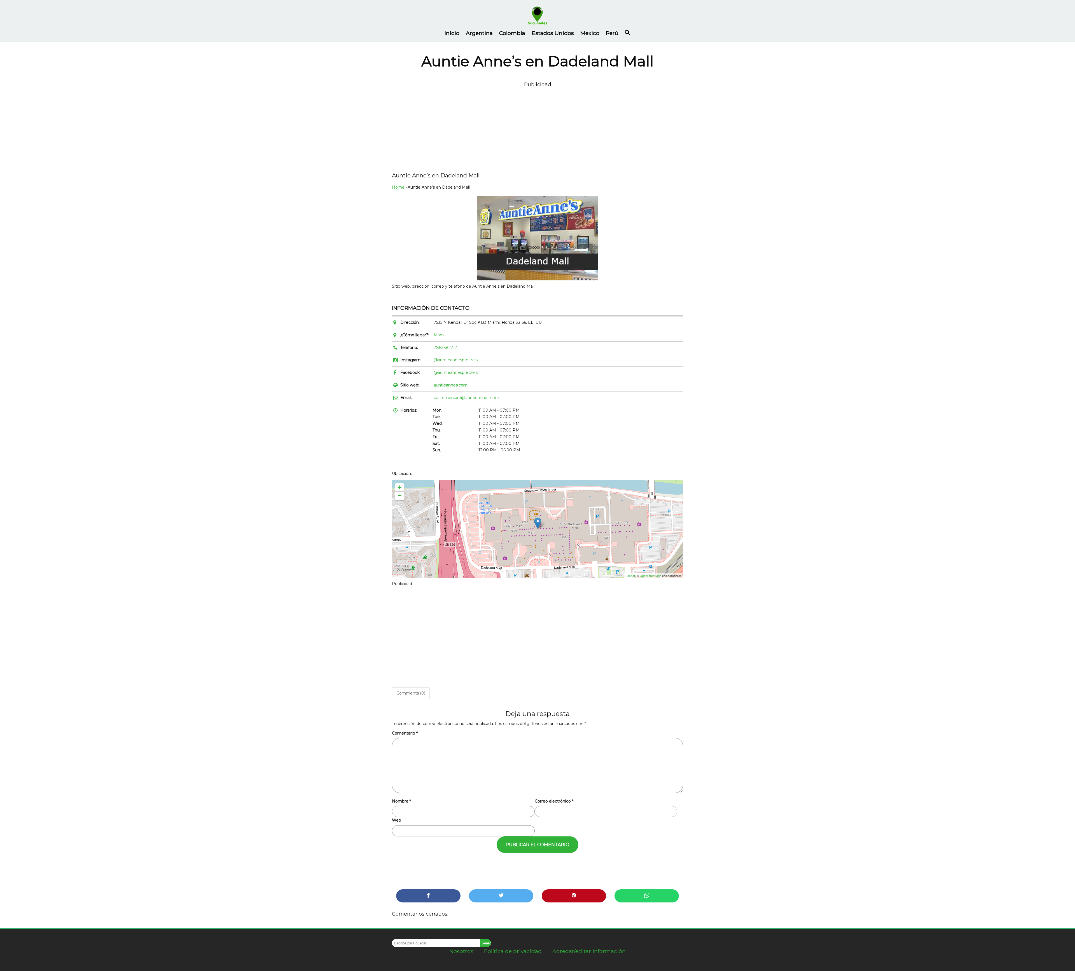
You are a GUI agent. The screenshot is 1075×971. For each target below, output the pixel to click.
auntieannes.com (451, 385)
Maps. (439, 334)
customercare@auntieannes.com (466, 397)
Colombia (512, 33)
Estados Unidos (553, 33)
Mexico (589, 33)
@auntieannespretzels (456, 359)
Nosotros (461, 951)
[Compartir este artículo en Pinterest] (574, 895)
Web (396, 820)
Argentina (479, 33)
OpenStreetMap (650, 575)
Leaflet (630, 575)
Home (398, 187)
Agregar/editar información (589, 951)
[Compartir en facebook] (428, 895)
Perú (612, 33)
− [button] (399, 495)
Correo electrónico (554, 801)
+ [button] (399, 487)
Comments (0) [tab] (410, 693)
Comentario (405, 733)
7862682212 (445, 347)
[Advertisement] (537, 128)
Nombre (401, 801)
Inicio (452, 33)
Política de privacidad (513, 951)
